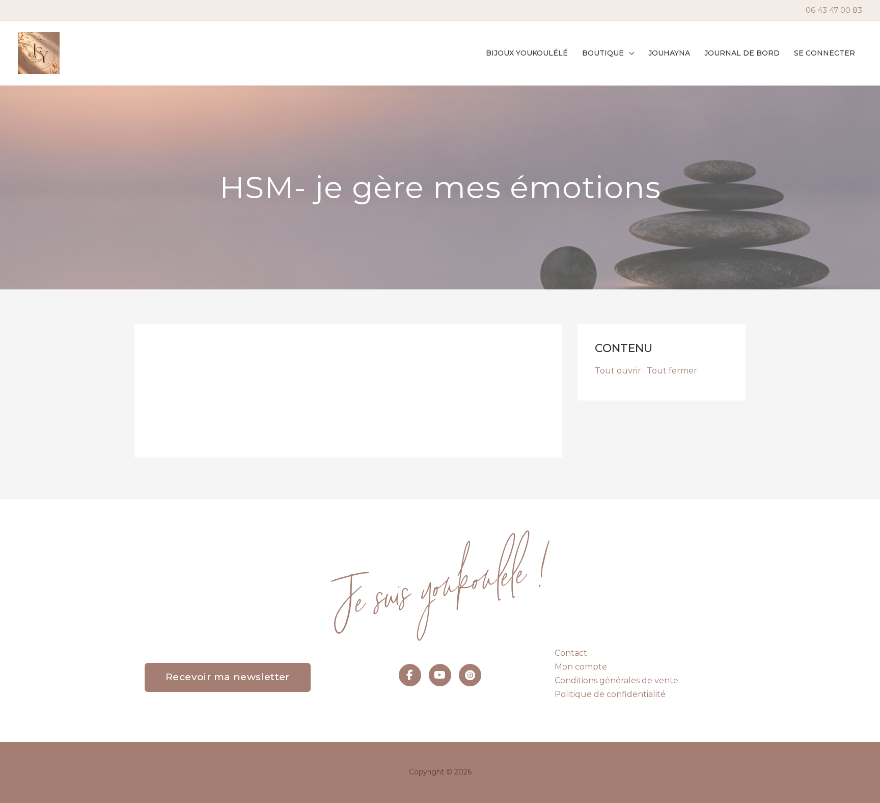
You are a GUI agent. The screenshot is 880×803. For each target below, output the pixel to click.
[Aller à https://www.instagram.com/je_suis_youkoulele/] (470, 675)
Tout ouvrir (618, 371)
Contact (571, 653)
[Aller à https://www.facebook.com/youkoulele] (410, 675)
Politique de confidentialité (610, 694)
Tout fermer (672, 371)
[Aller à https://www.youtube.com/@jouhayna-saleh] (440, 675)
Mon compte (581, 667)
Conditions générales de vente (616, 680)
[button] (629, 53)
